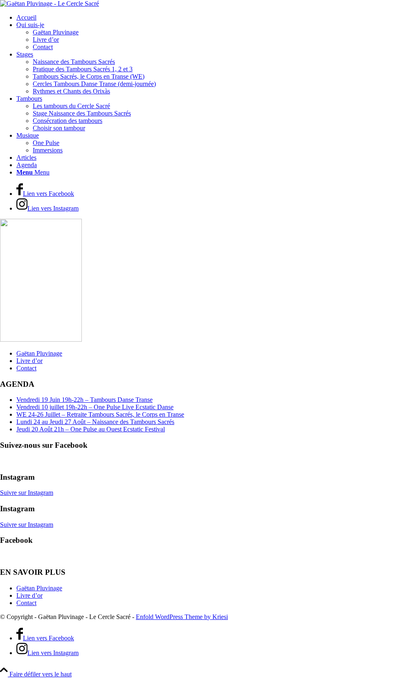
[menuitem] (217, 17)
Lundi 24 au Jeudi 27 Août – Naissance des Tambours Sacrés (95, 421)
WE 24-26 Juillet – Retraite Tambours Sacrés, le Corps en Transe (100, 414)
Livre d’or (29, 360)
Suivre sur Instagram (26, 492)
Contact (26, 368)
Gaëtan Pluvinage (39, 353)
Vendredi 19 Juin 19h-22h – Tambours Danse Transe (84, 399)
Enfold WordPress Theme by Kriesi (182, 616)
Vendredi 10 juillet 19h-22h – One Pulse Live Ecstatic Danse (94, 407)
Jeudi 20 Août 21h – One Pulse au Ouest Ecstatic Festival (90, 429)
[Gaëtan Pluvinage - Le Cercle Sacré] (49, 3)
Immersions (48, 150)
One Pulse (46, 142)
